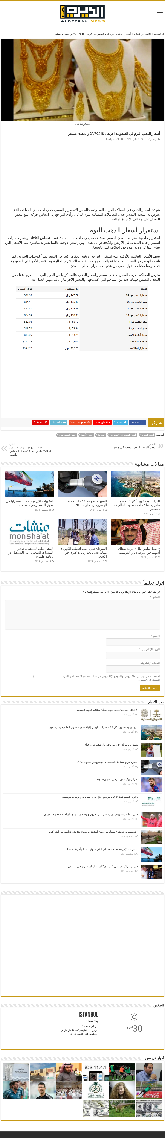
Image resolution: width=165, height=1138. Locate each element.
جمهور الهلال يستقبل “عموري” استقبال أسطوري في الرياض (103, 866)
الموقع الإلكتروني (150, 662)
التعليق (155, 597)
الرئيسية (159, 33)
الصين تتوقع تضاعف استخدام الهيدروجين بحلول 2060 (87, 503)
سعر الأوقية (86, 434)
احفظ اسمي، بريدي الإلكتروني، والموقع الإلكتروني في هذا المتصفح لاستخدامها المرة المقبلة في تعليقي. (111, 678)
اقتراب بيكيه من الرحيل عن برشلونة (117, 779)
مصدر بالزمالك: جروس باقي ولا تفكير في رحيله (111, 744)
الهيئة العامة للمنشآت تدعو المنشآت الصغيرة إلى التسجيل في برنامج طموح (30, 552)
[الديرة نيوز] (82, 13)
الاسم (155, 635)
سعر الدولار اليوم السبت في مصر (134, 446)
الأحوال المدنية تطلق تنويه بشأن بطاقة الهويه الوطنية (107, 709)
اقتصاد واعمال (142, 33)
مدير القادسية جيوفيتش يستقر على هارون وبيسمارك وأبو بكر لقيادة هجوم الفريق (91, 814)
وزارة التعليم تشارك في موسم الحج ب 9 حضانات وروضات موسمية (100, 796)
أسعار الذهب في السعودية (123, 434)
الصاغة (101, 434)
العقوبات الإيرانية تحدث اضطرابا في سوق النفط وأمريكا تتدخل (30, 503)
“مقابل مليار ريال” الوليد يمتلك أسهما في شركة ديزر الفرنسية (139, 550)
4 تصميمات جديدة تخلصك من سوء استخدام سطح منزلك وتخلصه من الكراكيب (93, 831)
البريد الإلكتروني (149, 649)
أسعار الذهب (148, 434)
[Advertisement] (82, 174)
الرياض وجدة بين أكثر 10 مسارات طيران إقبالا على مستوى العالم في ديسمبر (136, 505)
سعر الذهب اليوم (67, 434)
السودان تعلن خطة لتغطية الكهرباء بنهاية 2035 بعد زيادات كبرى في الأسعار (84, 552)
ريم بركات (151, 139)
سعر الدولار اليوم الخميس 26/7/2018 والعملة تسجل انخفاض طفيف (30, 449)
